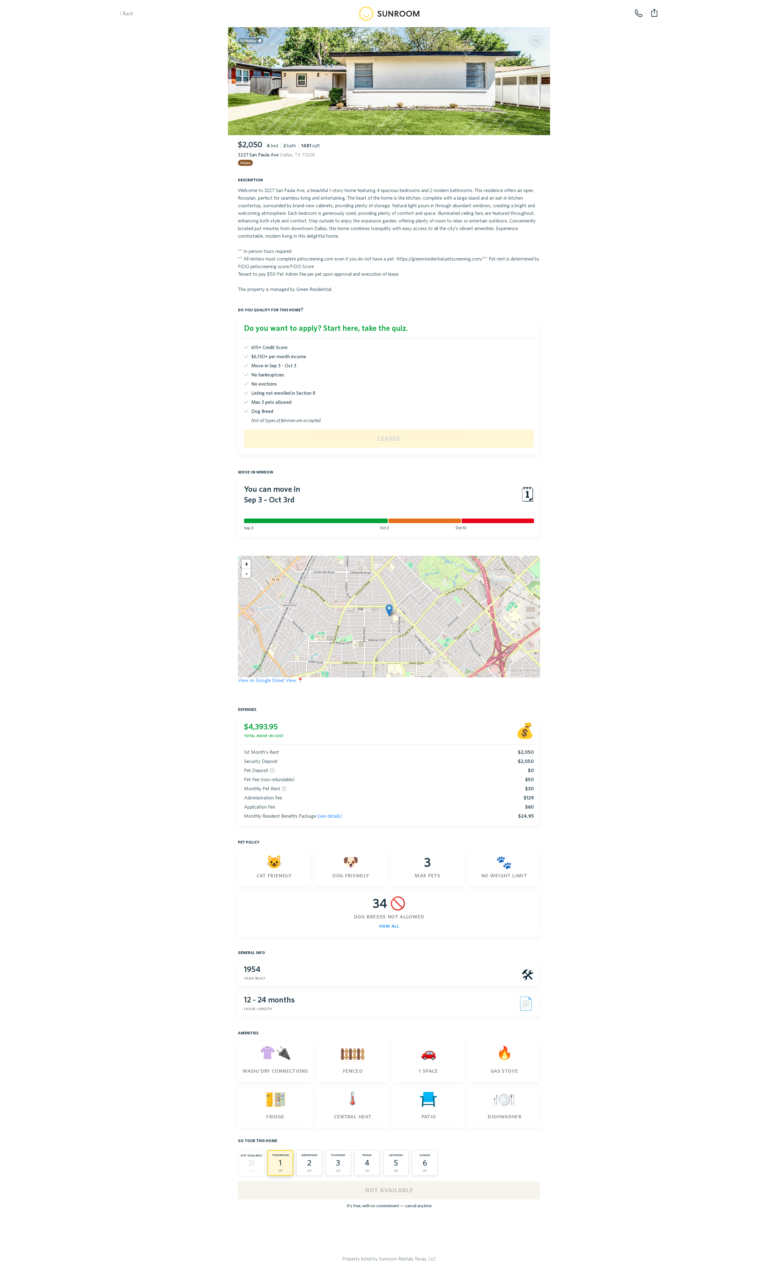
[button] (389, 610)
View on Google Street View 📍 (270, 680)
